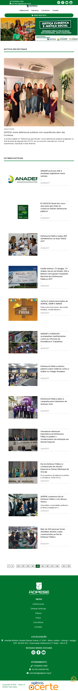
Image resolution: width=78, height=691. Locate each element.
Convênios (45, 10)
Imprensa (34, 10)
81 (23, 566)
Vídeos (38, 613)
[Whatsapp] (74, 679)
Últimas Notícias (38, 609)
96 (69, 566)
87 (52, 566)
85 (43, 566)
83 (33, 566)
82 (28, 566)
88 (57, 566)
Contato (55, 10)
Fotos (38, 618)
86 (47, 566)
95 (64, 566)
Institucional (24, 10)
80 (18, 566)
